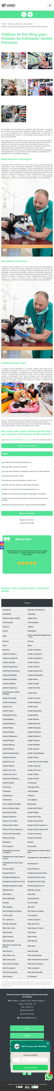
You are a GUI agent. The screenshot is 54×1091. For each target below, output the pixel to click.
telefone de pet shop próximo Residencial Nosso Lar (21, 489)
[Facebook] (29, 1073)
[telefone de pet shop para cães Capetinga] (13, 87)
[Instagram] (24, 1073)
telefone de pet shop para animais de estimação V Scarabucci (24, 494)
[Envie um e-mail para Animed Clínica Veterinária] (30, 14)
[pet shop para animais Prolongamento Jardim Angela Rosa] (13, 60)
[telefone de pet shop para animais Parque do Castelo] (40, 87)
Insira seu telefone (30, 1055)
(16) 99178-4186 (27, 523)
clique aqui (27, 440)
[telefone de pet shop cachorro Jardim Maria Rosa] (40, 60)
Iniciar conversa (30, 1067)
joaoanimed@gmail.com (28, 1018)
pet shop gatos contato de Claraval (14, 467)
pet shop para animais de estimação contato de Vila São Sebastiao (26, 471)
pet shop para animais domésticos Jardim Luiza (19, 480)
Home (27, 1028)
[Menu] (50, 5)
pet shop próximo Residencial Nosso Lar (16, 462)
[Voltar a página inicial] (8, 5)
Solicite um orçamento (27, 446)
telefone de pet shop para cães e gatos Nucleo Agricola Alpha (24, 505)
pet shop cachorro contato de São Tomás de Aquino (20, 485)
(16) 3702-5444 (15, 440)
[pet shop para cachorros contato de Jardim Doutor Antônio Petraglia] (13, 113)
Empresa (27, 1036)
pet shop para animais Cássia (12, 476)
